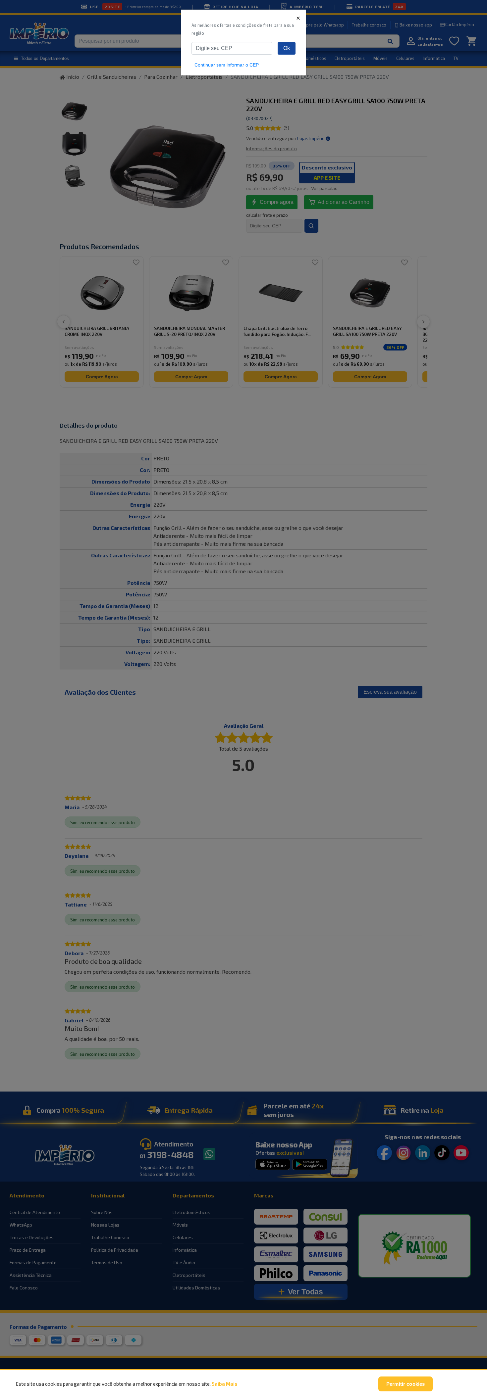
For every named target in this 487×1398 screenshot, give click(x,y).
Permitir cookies (405, 1384)
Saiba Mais (225, 1384)
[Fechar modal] (298, 18)
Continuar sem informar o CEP (226, 65)
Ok (286, 48)
